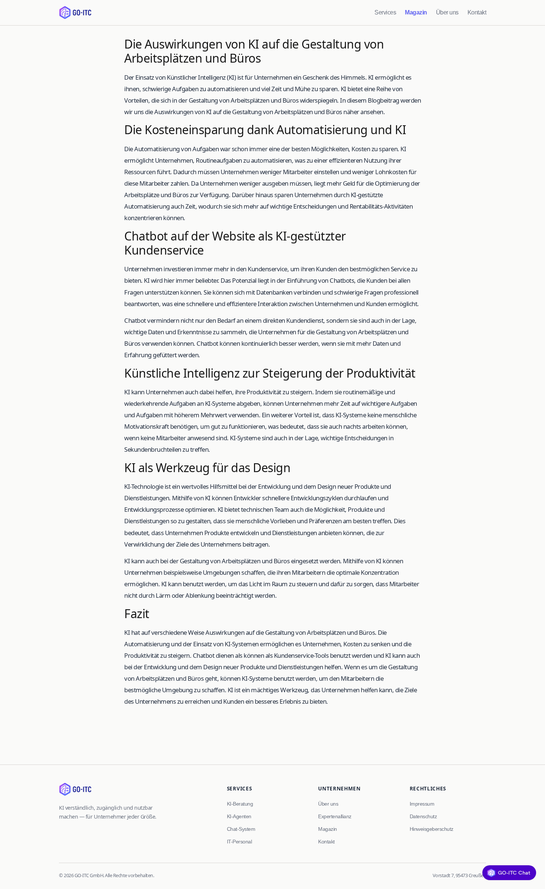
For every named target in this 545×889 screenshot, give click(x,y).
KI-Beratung (240, 804)
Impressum (422, 804)
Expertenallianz (334, 816)
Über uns (447, 12)
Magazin (416, 12)
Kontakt (477, 12)
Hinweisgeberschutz (431, 829)
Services (385, 12)
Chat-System (241, 829)
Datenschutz (423, 816)
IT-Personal (239, 842)
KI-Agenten (239, 816)
